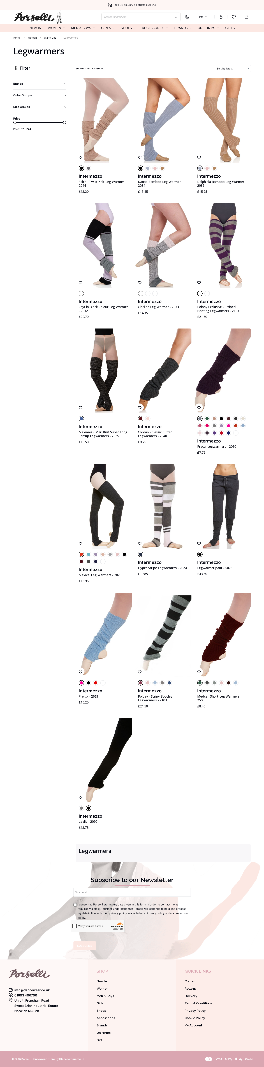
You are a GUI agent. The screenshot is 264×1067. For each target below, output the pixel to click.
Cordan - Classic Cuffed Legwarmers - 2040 (155, 434)
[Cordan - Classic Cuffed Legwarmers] (163, 371)
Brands (102, 1025)
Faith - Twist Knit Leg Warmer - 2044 (102, 184)
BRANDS (181, 28)
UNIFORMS (206, 28)
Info (201, 16)
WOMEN (54, 28)
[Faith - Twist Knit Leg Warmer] (104, 120)
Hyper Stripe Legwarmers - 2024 (162, 568)
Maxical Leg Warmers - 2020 (100, 575)
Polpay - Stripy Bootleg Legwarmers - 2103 (155, 698)
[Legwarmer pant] (222, 506)
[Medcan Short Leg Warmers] (222, 635)
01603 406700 (25, 995)
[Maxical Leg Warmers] (104, 506)
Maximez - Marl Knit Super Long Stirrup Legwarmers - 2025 (103, 434)
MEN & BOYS (81, 28)
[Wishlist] (234, 17)
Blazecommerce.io (71, 1059)
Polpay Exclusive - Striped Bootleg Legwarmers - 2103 (218, 309)
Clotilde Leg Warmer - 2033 (158, 307)
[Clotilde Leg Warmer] (163, 245)
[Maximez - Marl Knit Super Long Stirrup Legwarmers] (104, 371)
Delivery (191, 996)
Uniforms (104, 1033)
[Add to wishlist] (81, 157)
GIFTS (230, 28)
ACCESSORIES (153, 28)
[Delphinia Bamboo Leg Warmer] (222, 120)
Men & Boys (105, 996)
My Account (193, 1025)
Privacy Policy (195, 1010)
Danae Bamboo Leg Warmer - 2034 (160, 184)
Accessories (106, 1018)
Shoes (101, 1010)
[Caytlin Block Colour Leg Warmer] (104, 245)
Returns (190, 988)
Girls (100, 1003)
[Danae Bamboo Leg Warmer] (163, 120)
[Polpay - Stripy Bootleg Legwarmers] (163, 635)
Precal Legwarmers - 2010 (216, 446)
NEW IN (35, 28)
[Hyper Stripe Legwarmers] (163, 506)
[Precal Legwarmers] (222, 371)
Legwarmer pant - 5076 (214, 568)
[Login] (221, 17)
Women (102, 988)
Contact (191, 981)
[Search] (176, 17)
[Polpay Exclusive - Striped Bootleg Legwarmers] (222, 245)
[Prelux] (104, 635)
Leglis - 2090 (88, 821)
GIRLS (106, 28)
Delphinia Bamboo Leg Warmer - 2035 (221, 184)
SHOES (126, 28)
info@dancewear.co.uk (32, 990)
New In (102, 981)
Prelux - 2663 (88, 696)
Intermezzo (90, 176)
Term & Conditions (198, 1003)
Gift (99, 1040)
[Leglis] (104, 760)
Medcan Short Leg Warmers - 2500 (219, 698)
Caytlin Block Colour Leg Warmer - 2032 (103, 309)
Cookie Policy (195, 1018)
